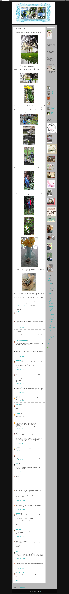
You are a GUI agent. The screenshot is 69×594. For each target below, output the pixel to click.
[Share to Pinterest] (34, 305)
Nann (17, 488)
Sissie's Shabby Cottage (19, 319)
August (50, 290)
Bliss (16, 349)
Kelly (16, 551)
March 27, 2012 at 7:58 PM (20, 356)
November (50, 285)
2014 (49, 278)
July (50, 291)
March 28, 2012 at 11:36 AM (20, 500)
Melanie (17, 447)
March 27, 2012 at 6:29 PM (20, 346)
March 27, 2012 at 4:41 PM (20, 316)
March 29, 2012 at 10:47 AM (20, 547)
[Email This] (30, 305)
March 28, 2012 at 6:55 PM (20, 536)
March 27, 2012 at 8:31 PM (20, 383)
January (50, 341)
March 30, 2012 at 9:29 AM (20, 568)
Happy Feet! (51, 319)
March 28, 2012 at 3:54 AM (20, 443)
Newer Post (16, 585)
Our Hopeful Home (18, 360)
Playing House (51, 301)
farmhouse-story (18, 413)
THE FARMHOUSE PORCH (20, 572)
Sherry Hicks (17, 432)
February (50, 339)
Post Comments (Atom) (21, 587)
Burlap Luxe (18, 513)
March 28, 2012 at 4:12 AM (20, 450)
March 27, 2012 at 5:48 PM (20, 336)
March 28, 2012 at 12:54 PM (20, 509)
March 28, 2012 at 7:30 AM (20, 485)
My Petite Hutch (51, 330)
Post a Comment (17, 580)
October (50, 286)
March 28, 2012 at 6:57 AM (20, 471)
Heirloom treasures (18, 421)
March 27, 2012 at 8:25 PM (20, 369)
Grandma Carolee (18, 454)
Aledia (17, 373)
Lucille (17, 396)
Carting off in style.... (52, 306)
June (50, 293)
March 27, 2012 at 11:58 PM (20, 409)
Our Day (50, 325)
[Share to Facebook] (33, 305)
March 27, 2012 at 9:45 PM (20, 400)
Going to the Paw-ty (52, 327)
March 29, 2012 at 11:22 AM (20, 558)
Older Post (42, 585)
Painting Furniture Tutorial (52, 92)
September (50, 288)
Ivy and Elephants (18, 529)
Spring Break (51, 300)
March (50, 298)
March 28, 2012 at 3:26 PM (20, 525)
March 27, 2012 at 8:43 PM (20, 392)
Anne (16, 562)
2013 (49, 280)
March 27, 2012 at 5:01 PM (20, 327)
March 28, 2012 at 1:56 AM (20, 428)
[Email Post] (28, 305)
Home (29, 585)
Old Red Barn (18, 404)
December (50, 283)
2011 (49, 343)
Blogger (40, 591)
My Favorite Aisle (51, 303)
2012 (49, 282)
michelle (17, 463)
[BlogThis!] (31, 305)
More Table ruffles (51, 321)
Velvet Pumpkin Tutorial (52, 97)
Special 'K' (17, 311)
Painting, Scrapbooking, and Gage (52, 314)
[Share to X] (32, 305)
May (50, 295)
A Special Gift (51, 332)
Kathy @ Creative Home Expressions (21, 340)
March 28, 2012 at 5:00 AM (20, 459)
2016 (49, 275)
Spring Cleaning (53, 86)
